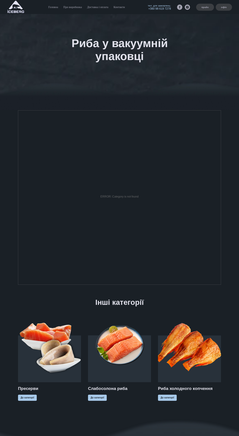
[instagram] (187, 7)
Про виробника (72, 7)
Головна (53, 7)
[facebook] (179, 7)
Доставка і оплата (97, 7)
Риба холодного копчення (185, 388)
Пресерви (28, 388)
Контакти (119, 7)
